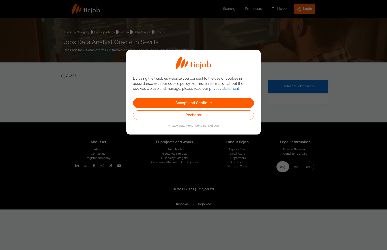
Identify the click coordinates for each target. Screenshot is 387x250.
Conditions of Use (207, 125)
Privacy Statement (180, 125)
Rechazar (193, 115)
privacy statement (224, 88)
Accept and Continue (193, 103)
